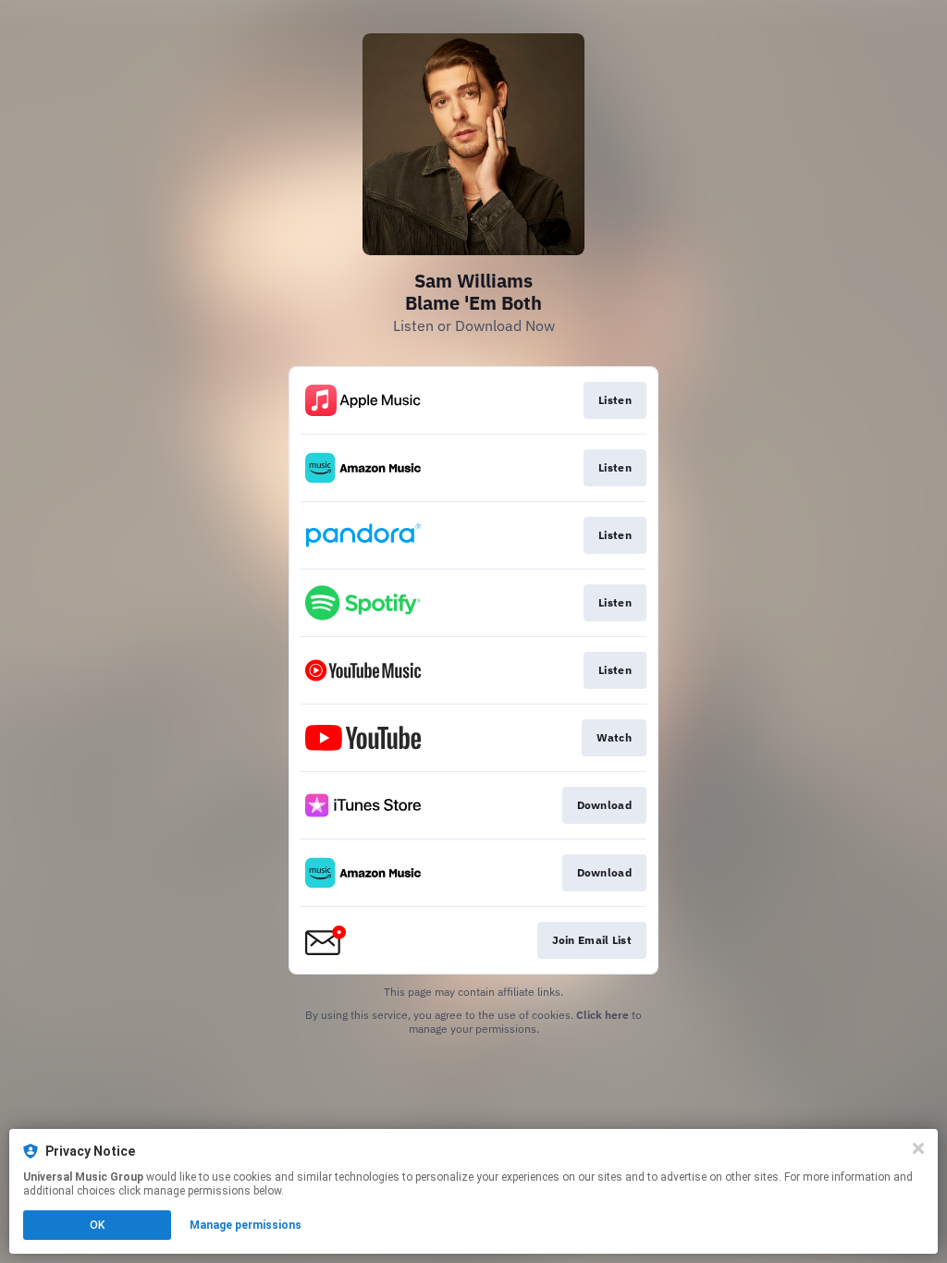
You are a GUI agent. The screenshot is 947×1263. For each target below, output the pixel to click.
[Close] (918, 1148)
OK (97, 1225)
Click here (602, 1015)
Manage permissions (245, 1225)
